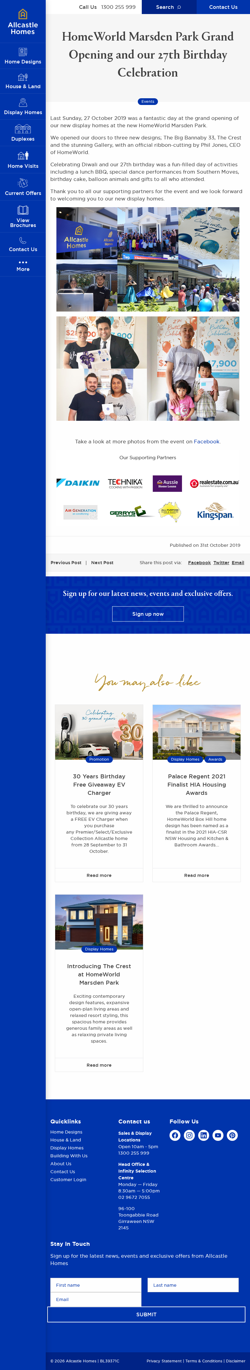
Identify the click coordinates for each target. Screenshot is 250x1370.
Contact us (134, 1121)
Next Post (102, 562)
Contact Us (223, 7)
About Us (60, 1163)
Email (238, 562)
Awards (215, 759)
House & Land (65, 1140)
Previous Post (66, 562)
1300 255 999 (118, 7)
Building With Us (69, 1156)
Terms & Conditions (203, 1361)
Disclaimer (235, 1361)
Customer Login (68, 1179)
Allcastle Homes (23, 21)
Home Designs (66, 1132)
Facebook (207, 441)
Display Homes (185, 759)
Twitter (221, 562)
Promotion (99, 759)
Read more (99, 875)
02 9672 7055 (134, 1197)
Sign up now (148, 614)
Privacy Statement (164, 1361)
